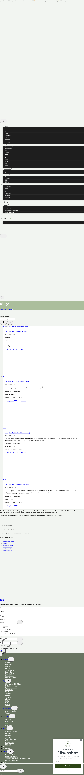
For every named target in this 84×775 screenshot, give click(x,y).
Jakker (6, 166)
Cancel (2, 653)
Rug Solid (7, 137)
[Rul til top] (1, 651)
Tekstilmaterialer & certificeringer (11, 210)
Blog (5, 214)
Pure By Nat (7, 139)
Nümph (6, 127)
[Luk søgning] (3, 766)
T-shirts (6, 155)
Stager (6, 191)
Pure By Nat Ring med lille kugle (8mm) (16, 331)
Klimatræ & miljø (8, 208)
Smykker (6, 628)
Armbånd (7, 176)
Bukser (6, 165)
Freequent (7, 129)
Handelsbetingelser (8, 545)
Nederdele (7, 152)
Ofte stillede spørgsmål (9, 541)
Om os (5, 751)
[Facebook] (1, 117)
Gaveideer (7, 203)
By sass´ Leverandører (9, 212)
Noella (6, 131)
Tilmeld (67, 766)
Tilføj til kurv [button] (10, 349)
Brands (6, 631)
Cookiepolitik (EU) (7, 548)
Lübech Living (8, 142)
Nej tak (68, 770)
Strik (6, 163)
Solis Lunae (7, 140)
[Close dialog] (81, 740)
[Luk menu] (1, 654)
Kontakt (5, 543)
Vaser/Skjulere (8, 193)
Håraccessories (8, 170)
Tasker (6, 172)
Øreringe (7, 182)
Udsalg (6, 626)
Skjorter (6, 159)
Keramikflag (7, 189)
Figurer (6, 188)
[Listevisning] (10, 323)
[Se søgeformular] (3, 121)
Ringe (6, 180)
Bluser (6, 157)
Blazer (6, 161)
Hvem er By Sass (8, 206)
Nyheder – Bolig (8, 186)
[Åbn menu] (2, 297)
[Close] (0, 607)
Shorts (6, 154)
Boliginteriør (7, 195)
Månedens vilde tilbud (9, 146)
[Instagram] (2, 117)
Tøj (4, 681)
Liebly (6, 133)
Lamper (6, 199)
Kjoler (6, 150)
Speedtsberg (7, 135)
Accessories (7, 708)
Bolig (4, 728)
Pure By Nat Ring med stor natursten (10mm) (17, 381)
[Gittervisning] (3, 322)
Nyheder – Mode (8, 148)
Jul (4, 201)
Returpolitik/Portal (7, 547)
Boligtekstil (7, 197)
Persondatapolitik (7, 550)
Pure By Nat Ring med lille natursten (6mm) (17, 484)
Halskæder (7, 178)
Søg (20, 770)
